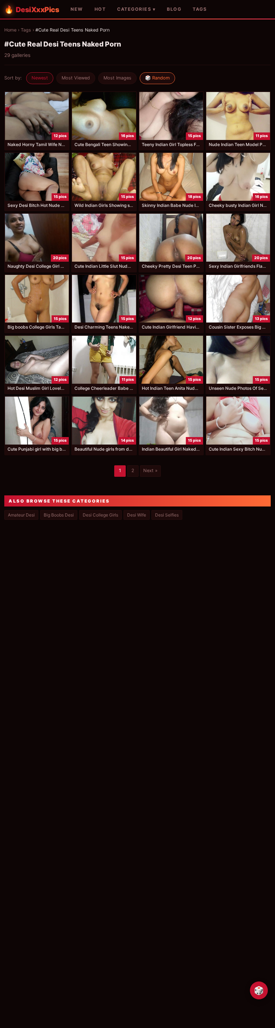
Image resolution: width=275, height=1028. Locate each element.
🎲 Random (157, 78)
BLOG (174, 9)
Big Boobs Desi (59, 515)
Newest (40, 78)
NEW (77, 9)
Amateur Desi (21, 515)
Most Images (117, 78)
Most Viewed (76, 78)
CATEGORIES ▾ (136, 9)
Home (10, 30)
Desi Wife (136, 515)
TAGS (200, 9)
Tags (26, 30)
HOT (100, 9)
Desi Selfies (167, 515)
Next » (150, 470)
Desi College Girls (100, 515)
